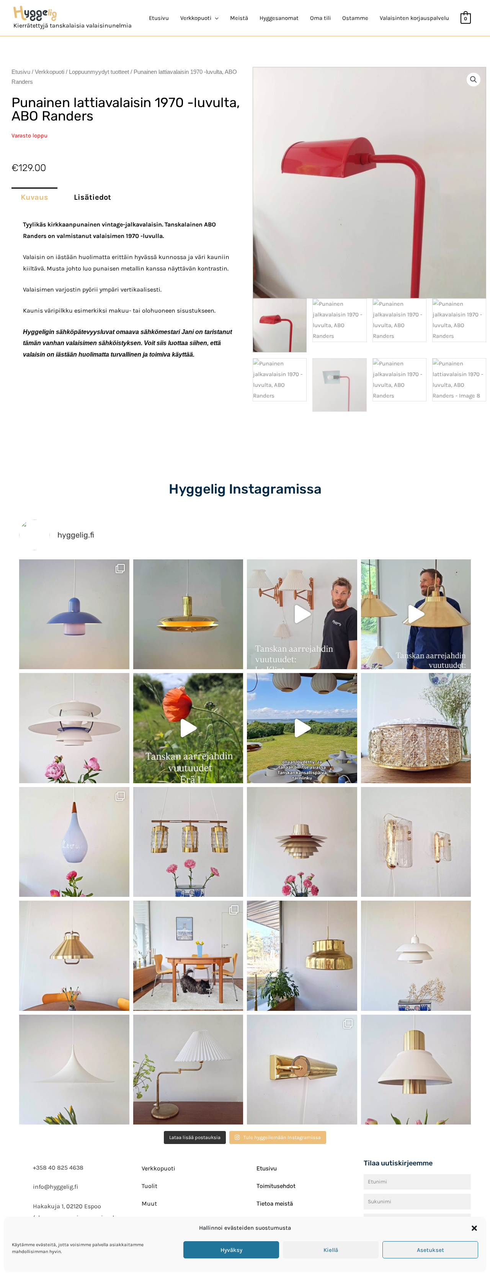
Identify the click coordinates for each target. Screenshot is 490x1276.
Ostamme (355, 18)
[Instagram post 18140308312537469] (302, 728)
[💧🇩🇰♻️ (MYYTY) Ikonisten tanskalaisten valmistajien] (74, 842)
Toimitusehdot (276, 1186)
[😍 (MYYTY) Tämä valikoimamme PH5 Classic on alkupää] (74, 728)
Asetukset (430, 1250)
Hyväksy (231, 1250)
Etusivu (159, 18)
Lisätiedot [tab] (92, 197)
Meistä (239, 18)
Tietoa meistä (274, 1203)
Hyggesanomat (279, 18)
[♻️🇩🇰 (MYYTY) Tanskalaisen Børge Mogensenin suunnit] (188, 956)
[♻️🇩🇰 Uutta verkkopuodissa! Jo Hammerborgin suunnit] (74, 956)
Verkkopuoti (49, 71)
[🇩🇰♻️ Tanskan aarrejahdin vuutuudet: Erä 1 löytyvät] (188, 728)
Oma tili (320, 18)
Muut (149, 1203)
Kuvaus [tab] (34, 197)
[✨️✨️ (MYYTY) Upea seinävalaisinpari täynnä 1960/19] (416, 842)
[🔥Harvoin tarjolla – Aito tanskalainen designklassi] (302, 842)
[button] (474, 1228)
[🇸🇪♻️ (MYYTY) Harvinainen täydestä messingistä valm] (188, 614)
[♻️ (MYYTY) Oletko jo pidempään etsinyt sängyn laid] (302, 1070)
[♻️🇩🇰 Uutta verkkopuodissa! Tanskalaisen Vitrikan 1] (416, 728)
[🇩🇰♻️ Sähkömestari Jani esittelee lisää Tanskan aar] (302, 614)
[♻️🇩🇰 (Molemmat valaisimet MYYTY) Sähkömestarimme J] (416, 614)
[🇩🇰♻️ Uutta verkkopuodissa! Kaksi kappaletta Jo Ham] (416, 1070)
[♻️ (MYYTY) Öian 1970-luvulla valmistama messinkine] (188, 1070)
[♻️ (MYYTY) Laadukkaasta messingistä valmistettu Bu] (302, 956)
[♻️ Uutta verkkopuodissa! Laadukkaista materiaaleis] (188, 842)
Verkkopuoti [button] (195, 18)
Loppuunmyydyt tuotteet (99, 71)
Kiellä (330, 1250)
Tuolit (149, 1186)
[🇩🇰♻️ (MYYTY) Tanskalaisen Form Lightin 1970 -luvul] (416, 956)
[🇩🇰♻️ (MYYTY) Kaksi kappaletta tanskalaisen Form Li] (74, 614)
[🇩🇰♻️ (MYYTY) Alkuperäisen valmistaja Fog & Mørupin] (74, 1070)
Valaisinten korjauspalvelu (414, 18)
